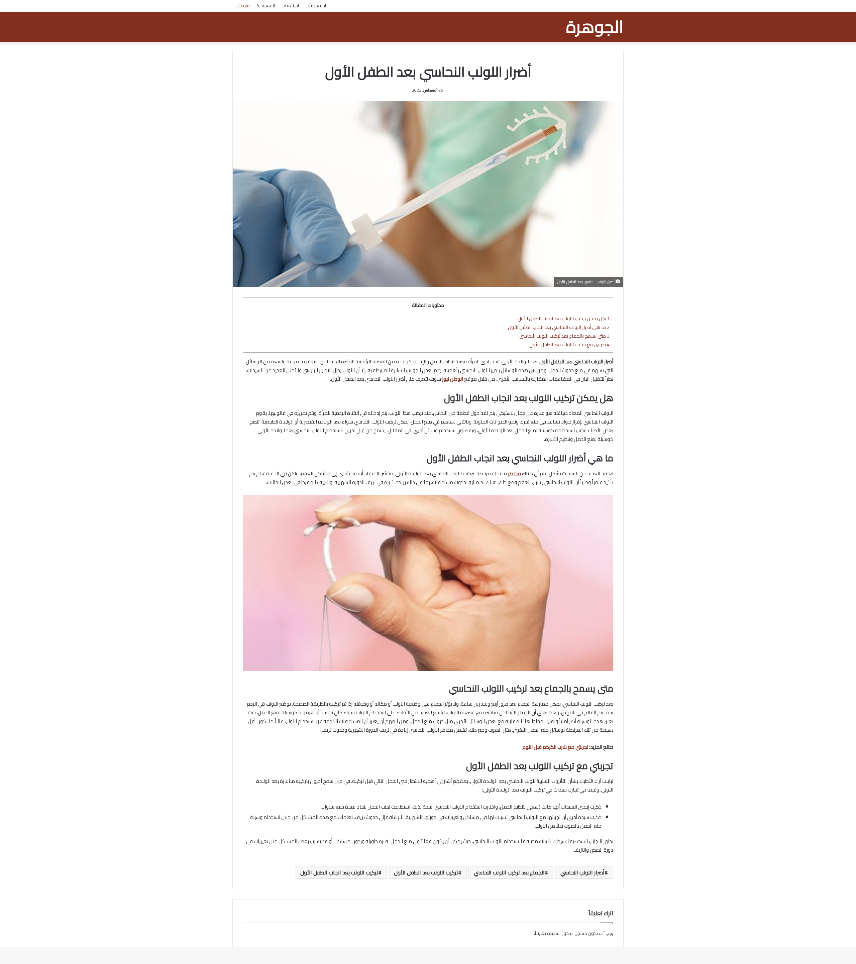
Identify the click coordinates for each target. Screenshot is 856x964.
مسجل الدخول (573, 933)
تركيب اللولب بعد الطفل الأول (426, 872)
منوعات (243, 6)
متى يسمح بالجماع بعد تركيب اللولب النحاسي (564, 335)
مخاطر (514, 473)
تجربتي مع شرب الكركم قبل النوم (555, 747)
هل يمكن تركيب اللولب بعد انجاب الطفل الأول (564, 318)
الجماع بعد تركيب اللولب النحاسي (509, 872)
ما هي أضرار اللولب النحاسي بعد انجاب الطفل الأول (559, 327)
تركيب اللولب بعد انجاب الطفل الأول (339, 872)
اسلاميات (290, 6)
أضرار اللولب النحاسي (582, 872)
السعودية (265, 6)
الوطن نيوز (452, 379)
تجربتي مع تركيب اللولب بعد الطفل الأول (569, 344)
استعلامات (316, 6)
